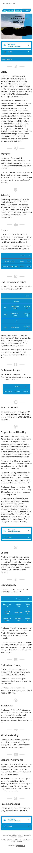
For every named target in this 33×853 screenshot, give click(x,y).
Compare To (18, 10)
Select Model (11, 10)
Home (4, 10)
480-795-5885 (19, 837)
